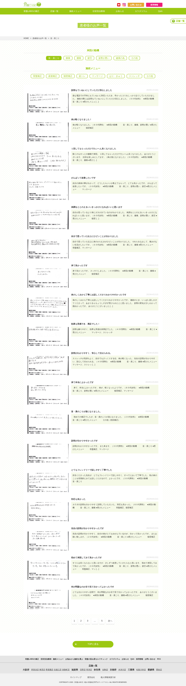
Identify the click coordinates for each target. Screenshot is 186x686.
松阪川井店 (141, 670)
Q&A (160, 11)
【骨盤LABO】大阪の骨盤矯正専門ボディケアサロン (91, 682)
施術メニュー (75, 11)
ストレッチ (134, 76)
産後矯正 (52, 76)
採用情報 (154, 5)
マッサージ (97, 76)
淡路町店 (66, 670)
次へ (110, 621)
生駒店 (105, 670)
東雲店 (42, 670)
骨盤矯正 (37, 76)
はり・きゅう (115, 76)
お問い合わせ (136, 5)
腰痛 (79, 58)
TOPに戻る (93, 644)
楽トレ (82, 76)
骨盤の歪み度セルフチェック (96, 659)
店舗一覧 (54, 11)
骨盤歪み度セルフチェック (81, 25)
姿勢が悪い (103, 58)
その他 (134, 58)
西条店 (159, 670)
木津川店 (122, 670)
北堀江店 (57, 670)
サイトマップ (76, 677)
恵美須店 (35, 670)
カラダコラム (141, 11)
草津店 (89, 670)
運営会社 (91, 677)
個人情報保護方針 (108, 677)
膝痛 (68, 58)
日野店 (83, 670)
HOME (26, 38)
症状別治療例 (99, 11)
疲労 (90, 58)
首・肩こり (53, 58)
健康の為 (120, 58)
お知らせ (120, 11)
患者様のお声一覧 (40, 38)
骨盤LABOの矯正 (31, 11)
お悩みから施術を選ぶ (79, 18)
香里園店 (49, 670)
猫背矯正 (68, 76)
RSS (159, 659)
